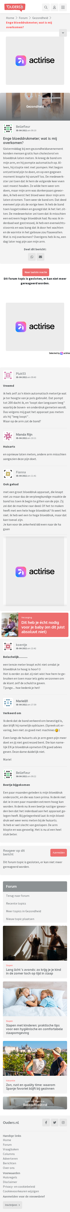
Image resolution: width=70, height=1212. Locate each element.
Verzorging (26, 617)
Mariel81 (22, 701)
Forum (23, 18)
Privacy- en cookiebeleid (19, 1186)
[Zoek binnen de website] (46, 7)
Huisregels (10, 1177)
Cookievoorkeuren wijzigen (21, 1191)
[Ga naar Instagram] (63, 1122)
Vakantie (10, 1080)
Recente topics (16, 903)
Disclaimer (10, 1182)
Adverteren (10, 1158)
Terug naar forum (17, 896)
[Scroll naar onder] (63, 33)
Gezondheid (40, 18)
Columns (9, 1154)
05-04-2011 (21, 130)
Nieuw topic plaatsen (20, 919)
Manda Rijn (24, 434)
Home (10, 18)
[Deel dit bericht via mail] (40, 257)
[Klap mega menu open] (63, 7)
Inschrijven (11, 1204)
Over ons (9, 1168)
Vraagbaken (11, 1149)
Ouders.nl (11, 1122)
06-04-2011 (21, 776)
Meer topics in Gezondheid (23, 911)
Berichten (9, 1163)
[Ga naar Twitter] (55, 1122)
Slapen (9, 965)
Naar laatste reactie (36, 272)
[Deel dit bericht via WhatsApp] (32, 257)
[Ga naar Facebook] (46, 1122)
